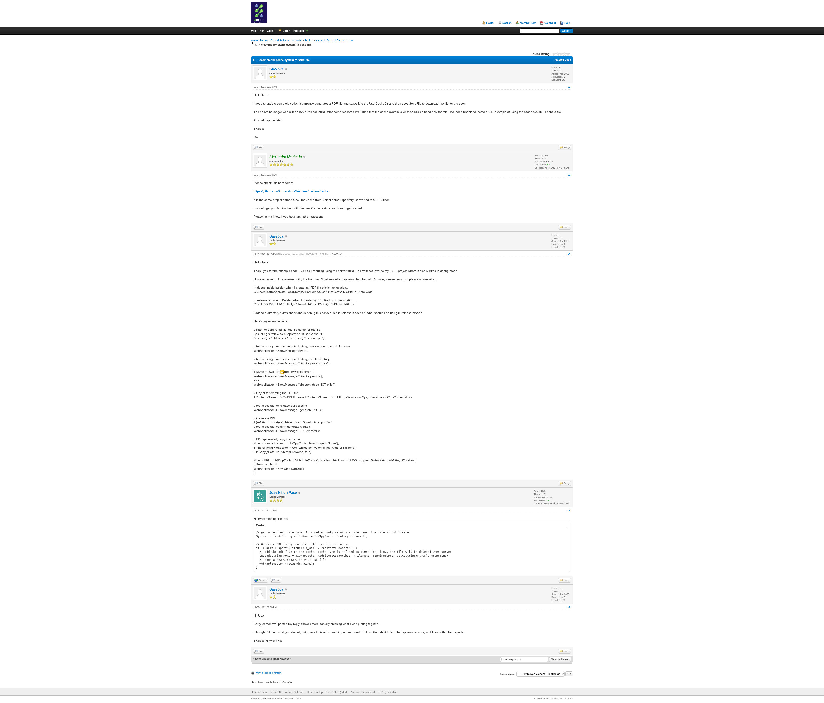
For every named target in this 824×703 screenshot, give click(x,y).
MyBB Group (293, 698)
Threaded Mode (562, 59)
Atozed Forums (260, 40)
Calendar (550, 22)
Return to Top (315, 692)
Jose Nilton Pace (283, 492)
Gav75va (276, 69)
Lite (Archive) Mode (337, 692)
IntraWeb (297, 40)
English (308, 40)
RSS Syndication (387, 692)
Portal (490, 22)
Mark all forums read (363, 692)
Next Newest (281, 658)
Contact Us (276, 692)
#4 (569, 510)
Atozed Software (280, 40)
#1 (569, 86)
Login (286, 30)
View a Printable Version (268, 672)
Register (298, 30)
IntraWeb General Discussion (332, 40)
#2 (569, 174)
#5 (569, 607)
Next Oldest (262, 658)
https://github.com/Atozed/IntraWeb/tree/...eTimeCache (291, 191)
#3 (569, 254)
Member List (528, 22)
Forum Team (259, 692)
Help (567, 22)
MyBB (267, 698)
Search (507, 22)
